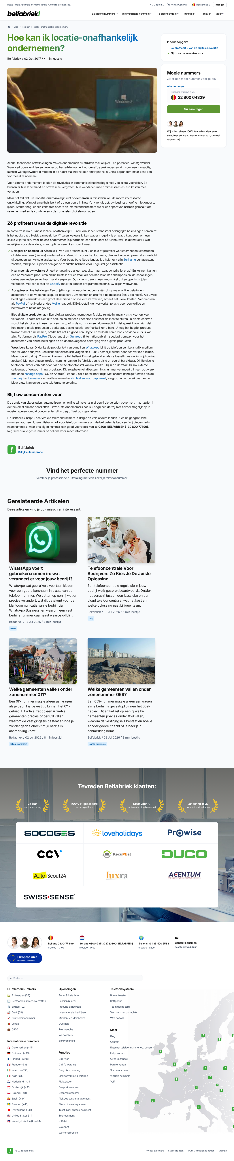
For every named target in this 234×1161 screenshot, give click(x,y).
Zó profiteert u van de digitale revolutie (194, 47)
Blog (16, 26)
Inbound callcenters (70, 1006)
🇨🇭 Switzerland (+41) (19, 1109)
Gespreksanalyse (68, 1087)
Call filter (64, 1058)
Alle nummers (176, 86)
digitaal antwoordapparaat (88, 378)
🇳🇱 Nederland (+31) (19, 1081)
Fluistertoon (65, 1081)
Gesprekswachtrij (69, 1092)
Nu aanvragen (193, 109)
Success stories (119, 1070)
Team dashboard (120, 1006)
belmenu (34, 378)
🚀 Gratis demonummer (21, 1018)
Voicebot (64, 1126)
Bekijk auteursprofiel (30, 452)
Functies (64, 1052)
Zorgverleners (67, 1040)
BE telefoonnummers (21, 989)
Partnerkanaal (118, 1064)
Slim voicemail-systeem (72, 1104)
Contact (114, 1041)
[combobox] (77, 978)
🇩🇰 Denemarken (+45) (20, 1047)
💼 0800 (12, 1029)
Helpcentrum (117, 1053)
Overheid (64, 1023)
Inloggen (220, 4)
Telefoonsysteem (122, 989)
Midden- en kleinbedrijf (72, 1018)
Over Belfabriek (119, 1058)
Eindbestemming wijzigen (73, 1075)
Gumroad (76, 336)
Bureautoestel (118, 995)
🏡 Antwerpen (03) (18, 995)
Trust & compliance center (201, 1150)
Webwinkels (65, 1035)
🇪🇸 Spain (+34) (16, 1098)
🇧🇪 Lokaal (13, 1023)
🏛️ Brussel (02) (16, 1006)
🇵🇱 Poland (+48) (17, 1092)
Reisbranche (66, 1029)
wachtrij (16, 378)
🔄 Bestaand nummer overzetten (26, 1000)
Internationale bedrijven (72, 1012)
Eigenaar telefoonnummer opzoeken (131, 1047)
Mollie (56, 303)
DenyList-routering (69, 1070)
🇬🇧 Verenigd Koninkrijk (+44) (24, 1121)
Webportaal (117, 1018)
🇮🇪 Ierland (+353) (17, 1070)
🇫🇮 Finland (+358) (18, 1058)
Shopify (55, 284)
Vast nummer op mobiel (123, 1012)
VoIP (113, 1081)
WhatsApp (92, 347)
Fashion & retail (67, 1000)
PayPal (20, 303)
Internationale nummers (23, 1041)
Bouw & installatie (69, 995)
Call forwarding (67, 1064)
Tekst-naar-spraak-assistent (75, 1109)
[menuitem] (105, 13)
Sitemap (222, 1150)
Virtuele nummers (120, 1075)
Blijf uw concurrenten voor (187, 53)
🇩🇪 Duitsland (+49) (18, 1053)
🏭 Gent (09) (15, 1012)
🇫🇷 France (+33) (17, 1064)
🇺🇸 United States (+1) (19, 1115)
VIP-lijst (63, 1121)
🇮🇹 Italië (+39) (15, 1075)
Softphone (116, 1000)
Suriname (129, 259)
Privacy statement (155, 1150)
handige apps (33, 374)
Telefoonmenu (67, 1115)
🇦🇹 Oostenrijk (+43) (19, 1087)
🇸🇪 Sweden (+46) (17, 1104)
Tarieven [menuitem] (206, 13)
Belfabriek (14, 58)
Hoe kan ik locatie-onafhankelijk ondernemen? (45, 26)
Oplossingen (67, 989)
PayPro (42, 336)
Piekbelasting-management (74, 1098)
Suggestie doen (176, 1150)
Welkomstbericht (68, 1132)
